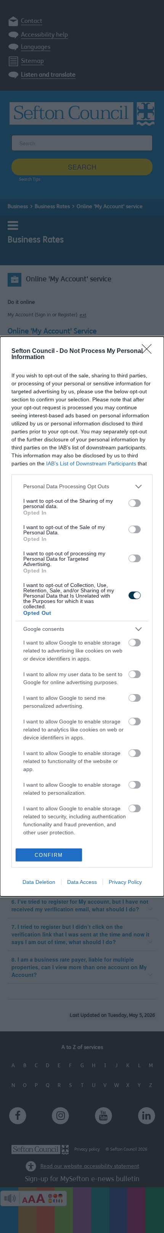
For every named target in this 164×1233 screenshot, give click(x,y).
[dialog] (82, 617)
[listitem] (82, 487)
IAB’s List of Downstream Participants (91, 463)
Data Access (82, 882)
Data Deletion (39, 882)
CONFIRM (49, 855)
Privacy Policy (125, 882)
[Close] (149, 351)
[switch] (135, 503)
